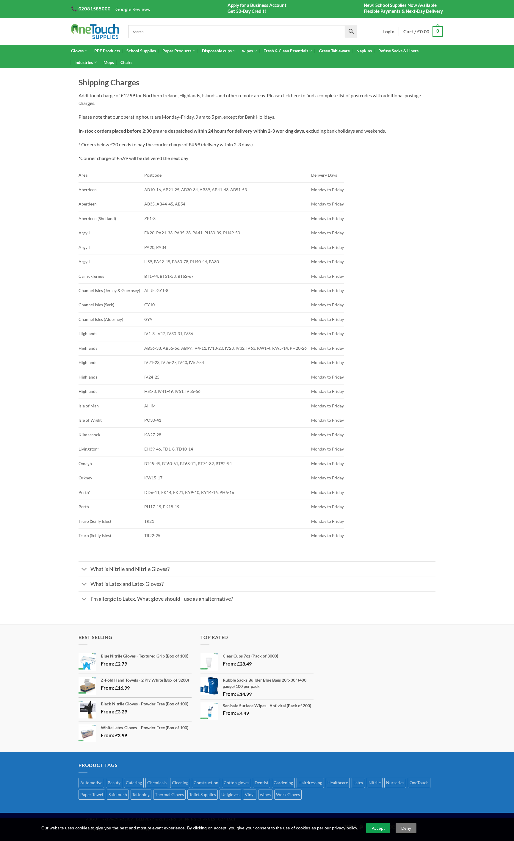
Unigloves (230, 794)
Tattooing (141, 794)
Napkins (364, 50)
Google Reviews (132, 9)
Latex (358, 782)
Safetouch (118, 794)
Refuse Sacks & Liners (398, 50)
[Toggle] (84, 570)
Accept (378, 828)
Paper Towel (91, 794)
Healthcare (337, 782)
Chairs (126, 62)
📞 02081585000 (90, 8)
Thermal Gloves (169, 794)
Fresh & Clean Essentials (286, 50)
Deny (406, 828)
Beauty (114, 782)
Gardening (283, 782)
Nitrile (375, 782)
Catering (134, 782)
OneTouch (419, 782)
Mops (109, 62)
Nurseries (395, 782)
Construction (206, 782)
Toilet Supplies (202, 794)
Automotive (91, 782)
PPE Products (107, 50)
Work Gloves (288, 794)
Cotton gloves (236, 782)
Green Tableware (334, 50)
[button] (423, 31)
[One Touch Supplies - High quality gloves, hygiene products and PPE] (95, 31)
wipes (247, 50)
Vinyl (250, 794)
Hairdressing (310, 782)
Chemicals (157, 782)
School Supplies (141, 50)
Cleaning (180, 782)
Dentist (261, 782)
